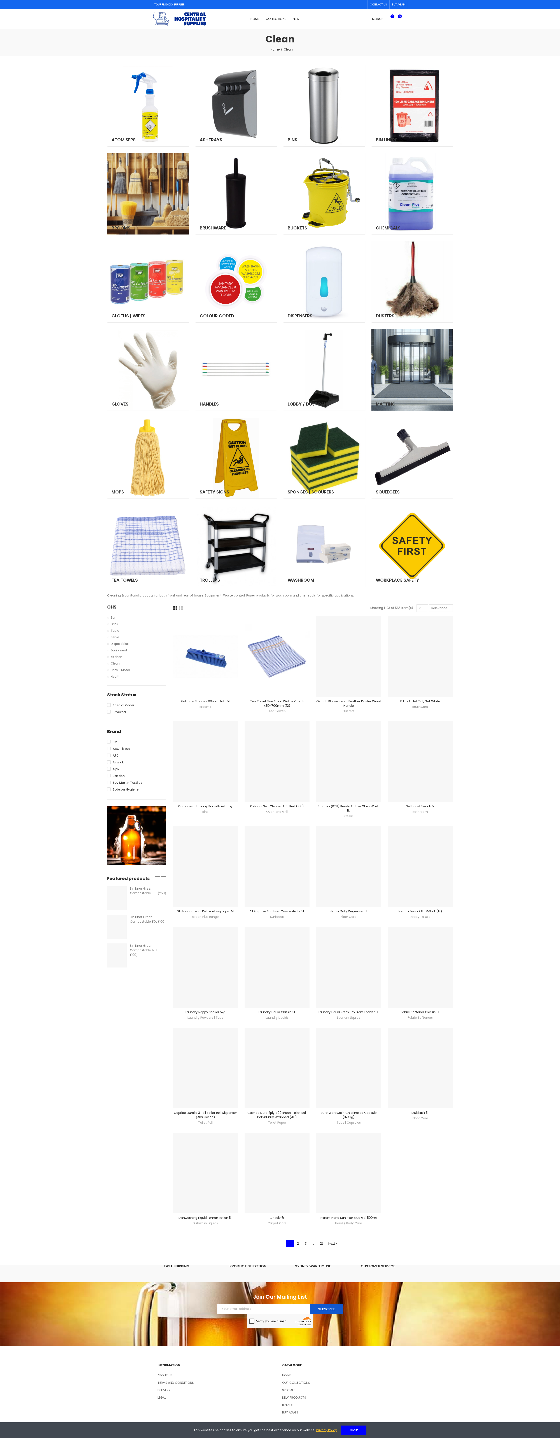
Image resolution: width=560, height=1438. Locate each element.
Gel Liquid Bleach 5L (420, 806)
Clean (115, 663)
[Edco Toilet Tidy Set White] (420, 656)
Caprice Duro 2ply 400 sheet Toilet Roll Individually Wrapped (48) (276, 1115)
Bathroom (420, 812)
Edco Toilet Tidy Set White (420, 701)
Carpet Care (277, 1223)
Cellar (348, 816)
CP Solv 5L (277, 1218)
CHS (112, 607)
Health (116, 676)
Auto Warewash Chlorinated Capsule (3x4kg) (348, 1115)
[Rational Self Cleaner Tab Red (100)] (277, 761)
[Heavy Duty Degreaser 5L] (348, 866)
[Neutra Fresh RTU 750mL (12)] (420, 866)
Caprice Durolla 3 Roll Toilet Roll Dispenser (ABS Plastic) (205, 1115)
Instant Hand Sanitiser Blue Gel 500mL (348, 1218)
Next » (332, 1243)
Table (115, 630)
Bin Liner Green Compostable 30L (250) (148, 890)
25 (322, 1243)
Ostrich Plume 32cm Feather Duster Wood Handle (348, 703)
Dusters (348, 711)
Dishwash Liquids (205, 1223)
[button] (378, 4)
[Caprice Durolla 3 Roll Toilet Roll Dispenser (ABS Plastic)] (205, 1068)
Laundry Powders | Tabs (205, 1017)
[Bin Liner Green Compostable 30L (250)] (117, 898)
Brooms (205, 707)
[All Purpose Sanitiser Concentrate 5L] (277, 866)
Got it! (354, 1430)
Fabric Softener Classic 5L (420, 1012)
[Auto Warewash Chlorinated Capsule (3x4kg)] (348, 1068)
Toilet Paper (277, 1122)
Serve (115, 637)
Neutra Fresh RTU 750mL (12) (420, 911)
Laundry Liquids (277, 1017)
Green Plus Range (205, 917)
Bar (113, 617)
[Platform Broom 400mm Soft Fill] (205, 656)
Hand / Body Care (348, 1223)
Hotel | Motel (120, 670)
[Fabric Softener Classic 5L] (420, 967)
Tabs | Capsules (349, 1122)
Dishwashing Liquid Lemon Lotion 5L (205, 1218)
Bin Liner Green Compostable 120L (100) (144, 950)
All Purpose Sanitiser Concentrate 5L (277, 911)
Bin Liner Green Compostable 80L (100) (148, 919)
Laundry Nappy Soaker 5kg (205, 1012)
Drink (114, 624)
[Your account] (406, 19)
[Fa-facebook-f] (355, 4)
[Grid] (175, 608)
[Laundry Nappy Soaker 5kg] (205, 967)
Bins (205, 812)
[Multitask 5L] (420, 1068)
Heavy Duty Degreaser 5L (349, 911)
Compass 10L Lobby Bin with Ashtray (205, 806)
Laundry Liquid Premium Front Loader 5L (348, 1012)
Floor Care (348, 917)
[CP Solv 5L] (277, 1173)
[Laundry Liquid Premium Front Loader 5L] (348, 967)
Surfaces (277, 917)
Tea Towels (277, 711)
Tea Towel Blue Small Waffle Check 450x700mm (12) (277, 703)
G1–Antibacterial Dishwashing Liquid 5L (205, 911)
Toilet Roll (205, 1122)
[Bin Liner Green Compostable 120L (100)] (117, 955)
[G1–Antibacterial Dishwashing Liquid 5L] (205, 866)
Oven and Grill (277, 812)
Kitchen (116, 657)
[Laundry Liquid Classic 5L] (277, 967)
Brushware (420, 707)
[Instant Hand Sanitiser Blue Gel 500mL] (348, 1173)
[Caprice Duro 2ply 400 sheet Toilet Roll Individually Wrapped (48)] (277, 1068)
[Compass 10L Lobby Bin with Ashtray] (205, 761)
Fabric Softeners (420, 1017)
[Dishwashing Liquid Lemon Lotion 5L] (205, 1173)
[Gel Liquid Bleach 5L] (420, 761)
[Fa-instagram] (362, 4)
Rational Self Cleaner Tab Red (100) (277, 806)
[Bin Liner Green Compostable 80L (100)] (117, 927)
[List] (181, 608)
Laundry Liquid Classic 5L (277, 1012)
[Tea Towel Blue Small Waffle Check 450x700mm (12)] (277, 656)
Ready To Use (420, 917)
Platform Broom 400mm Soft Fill (205, 701)
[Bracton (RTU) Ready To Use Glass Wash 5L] (348, 761)
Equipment (119, 650)
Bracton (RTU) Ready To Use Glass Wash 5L (348, 808)
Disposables (120, 644)
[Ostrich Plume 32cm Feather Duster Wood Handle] (348, 656)
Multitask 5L (420, 1113)
